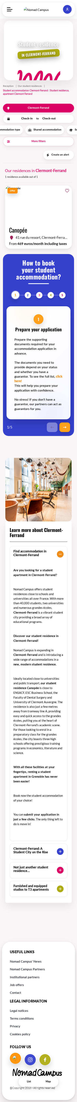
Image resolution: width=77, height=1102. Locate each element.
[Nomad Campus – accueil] (38, 9)
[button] (67, 9)
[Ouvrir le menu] (9, 9)
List (29, 1081)
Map (48, 1081)
